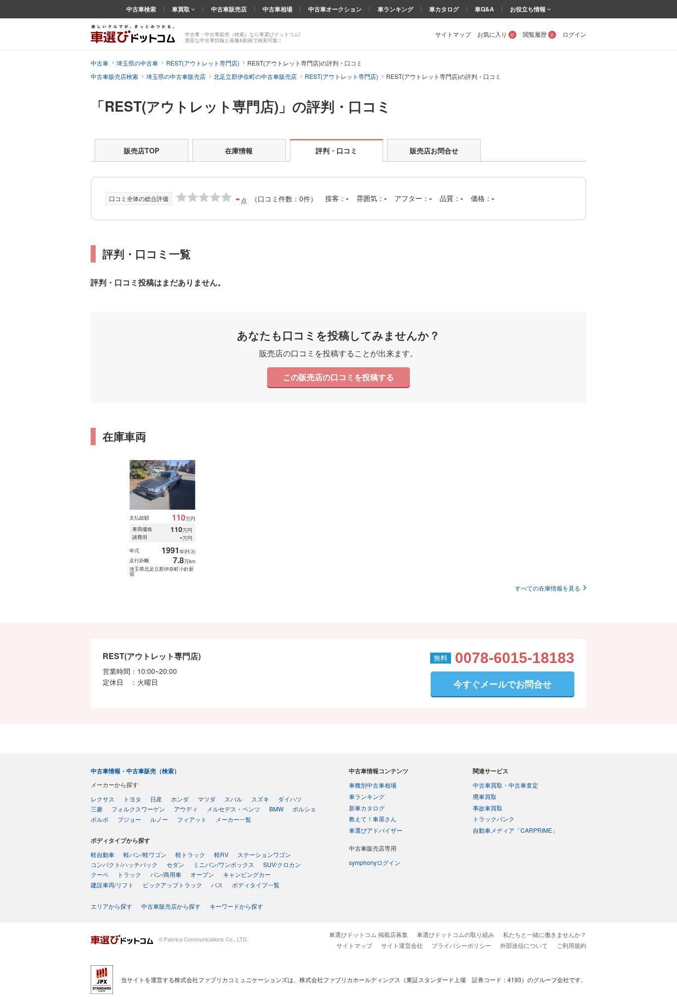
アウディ (186, 808)
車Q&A (484, 8)
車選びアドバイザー (375, 830)
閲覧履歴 (538, 34)
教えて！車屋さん (372, 818)
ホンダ (180, 799)
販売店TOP (141, 150)
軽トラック (190, 854)
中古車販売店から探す (171, 906)
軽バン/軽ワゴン (145, 854)
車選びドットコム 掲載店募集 (368, 934)
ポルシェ (304, 808)
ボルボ (100, 819)
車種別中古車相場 (372, 785)
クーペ (100, 874)
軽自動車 (102, 854)
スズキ (260, 799)
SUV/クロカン (282, 864)
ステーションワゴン (264, 854)
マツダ (207, 799)
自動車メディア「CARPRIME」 (515, 830)
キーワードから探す (236, 906)
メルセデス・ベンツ (233, 808)
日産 (156, 799)
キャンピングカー (247, 874)
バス (217, 884)
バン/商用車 (165, 874)
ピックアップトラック (172, 884)
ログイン (574, 34)
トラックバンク (493, 818)
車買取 (181, 8)
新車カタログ (367, 807)
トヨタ (132, 799)
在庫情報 (239, 150)
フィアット (192, 819)
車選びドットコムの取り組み (455, 934)
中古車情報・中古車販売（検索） (135, 770)
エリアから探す (111, 906)
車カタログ (444, 8)
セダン (175, 864)
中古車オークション (335, 8)
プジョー (129, 819)
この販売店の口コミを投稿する (338, 377)
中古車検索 (141, 8)
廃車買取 (485, 796)
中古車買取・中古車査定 (505, 785)
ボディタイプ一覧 (256, 884)
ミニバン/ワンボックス (223, 864)
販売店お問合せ (434, 150)
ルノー (159, 819)
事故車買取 (488, 807)
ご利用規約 (571, 945)
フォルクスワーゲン (138, 808)
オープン (202, 874)
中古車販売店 (229, 8)
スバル (233, 799)
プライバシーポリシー (461, 945)
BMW (276, 808)
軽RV (221, 854)
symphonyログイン (374, 862)
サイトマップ (453, 34)
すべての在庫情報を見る (547, 588)
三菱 (97, 808)
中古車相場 (277, 8)
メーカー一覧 (233, 819)
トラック (129, 874)
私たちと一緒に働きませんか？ (544, 934)
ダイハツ (290, 799)
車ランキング (395, 8)
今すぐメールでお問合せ (502, 683)
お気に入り (495, 34)
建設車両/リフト (112, 884)
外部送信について (524, 945)
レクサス (102, 799)
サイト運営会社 (402, 945)
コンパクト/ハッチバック (124, 864)
